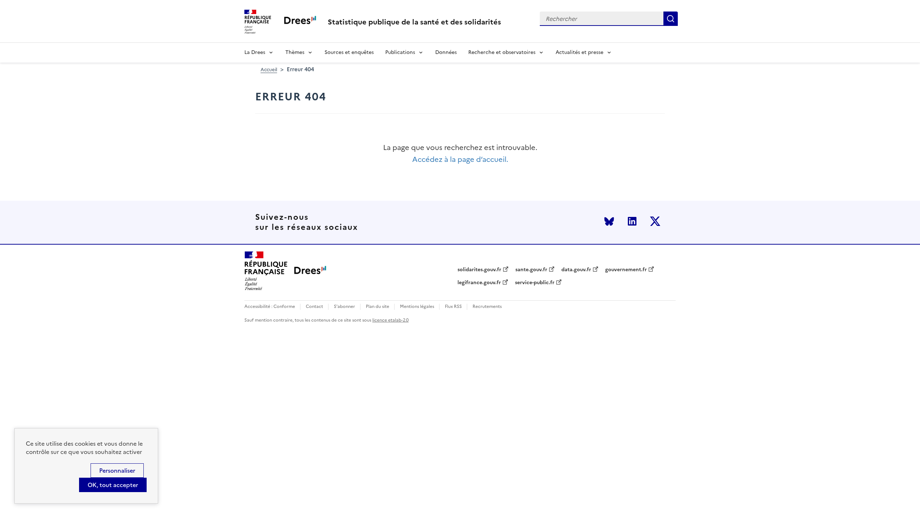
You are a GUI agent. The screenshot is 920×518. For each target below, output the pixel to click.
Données (446, 52)
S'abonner (344, 307)
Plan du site (377, 307)
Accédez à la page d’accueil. (460, 159)
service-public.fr (535, 282)
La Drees (254, 52)
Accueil (269, 69)
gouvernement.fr (626, 269)
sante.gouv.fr (531, 269)
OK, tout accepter (113, 485)
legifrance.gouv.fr (479, 282)
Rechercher (670, 19)
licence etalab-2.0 (390, 320)
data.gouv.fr (576, 269)
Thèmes (294, 52)
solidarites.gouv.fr (479, 269)
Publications (400, 52)
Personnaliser (117, 470)
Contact (314, 307)
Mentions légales (417, 307)
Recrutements (487, 307)
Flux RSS (453, 307)
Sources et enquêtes (349, 52)
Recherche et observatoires (501, 52)
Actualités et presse (579, 52)
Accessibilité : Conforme (269, 307)
